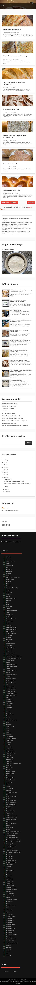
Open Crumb (9, 761)
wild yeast (8, 945)
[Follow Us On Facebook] (0, 209)
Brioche (8, 590)
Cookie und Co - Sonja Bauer (9, 423)
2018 (5, 472)
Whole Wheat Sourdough (12, 943)
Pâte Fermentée (10, 778)
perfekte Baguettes (10, 780)
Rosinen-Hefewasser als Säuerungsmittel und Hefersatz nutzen (21, 320)
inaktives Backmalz (11, 689)
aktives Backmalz (10, 561)
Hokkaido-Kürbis (10, 687)
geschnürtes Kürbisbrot (12, 670)
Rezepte (8, 798)
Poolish (8, 784)
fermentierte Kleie (10, 643)
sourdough (8, 866)
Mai (6, 487)
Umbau (8, 897)
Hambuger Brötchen (11, 678)
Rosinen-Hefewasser (11, 823)
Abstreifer (8, 557)
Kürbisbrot (8, 732)
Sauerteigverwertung (11, 846)
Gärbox (8, 662)
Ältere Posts (31, 202)
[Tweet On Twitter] (4, 21)
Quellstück (8, 790)
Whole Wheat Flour (11, 941)
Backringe (8, 573)
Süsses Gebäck (10, 870)
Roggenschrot (9, 813)
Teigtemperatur (9, 883)
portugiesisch (9, 788)
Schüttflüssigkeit (10, 856)
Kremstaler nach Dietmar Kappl (11, 109)
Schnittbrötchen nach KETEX (13, 852)
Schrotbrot (8, 854)
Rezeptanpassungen (11, 796)
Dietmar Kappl (9, 621)
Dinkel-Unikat (9, 625)
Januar (7, 491)
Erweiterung (9, 639)
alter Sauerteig (9, 565)
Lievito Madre (9, 740)
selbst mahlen (9, 864)
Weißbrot (8, 908)
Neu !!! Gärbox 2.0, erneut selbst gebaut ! (20, 340)
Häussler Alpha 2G (10, 683)
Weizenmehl (9, 926)
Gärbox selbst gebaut (15, 310)
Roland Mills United (11, 819)
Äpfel (7, 567)
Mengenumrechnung (11, 751)
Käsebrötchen (9, 703)
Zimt (7, 953)
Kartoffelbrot (9, 699)
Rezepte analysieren (11, 800)
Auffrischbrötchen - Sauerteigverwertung (21, 290)
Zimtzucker (8, 955)
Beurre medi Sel (10, 579)
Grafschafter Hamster (11, 674)
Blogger (29, 207)
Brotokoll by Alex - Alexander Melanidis (12, 418)
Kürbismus (8, 734)
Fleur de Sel (9, 645)
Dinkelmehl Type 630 (11, 627)
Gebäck (8, 668)
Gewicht (8, 672)
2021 (5, 467)
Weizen (8, 912)
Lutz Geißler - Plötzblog (8, 408)
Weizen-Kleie (9, 914)
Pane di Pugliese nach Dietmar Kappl (12, 29)
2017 (5, 474)
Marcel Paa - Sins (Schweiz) (9, 406)
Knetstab (8, 716)
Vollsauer (8, 903)
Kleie (7, 709)
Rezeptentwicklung (11, 804)
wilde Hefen (9, 947)
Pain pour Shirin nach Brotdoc (10, 164)
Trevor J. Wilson (10, 895)
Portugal (8, 786)
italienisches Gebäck (11, 695)
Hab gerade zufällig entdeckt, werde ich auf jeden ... (15, 222)
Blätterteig (8, 581)
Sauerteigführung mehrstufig (13, 839)
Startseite (13, 202)
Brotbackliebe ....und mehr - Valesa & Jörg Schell (14, 420)
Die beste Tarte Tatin (11, 619)
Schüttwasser (9, 858)
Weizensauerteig (10, 937)
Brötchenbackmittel (11, 598)
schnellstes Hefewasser (12, 850)
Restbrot (8, 794)
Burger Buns (9, 606)
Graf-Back (6, 508)
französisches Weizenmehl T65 (14, 658)
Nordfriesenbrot (10, 759)
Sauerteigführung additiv (12, 837)
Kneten (8, 711)
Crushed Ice (9, 617)
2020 (5, 469)
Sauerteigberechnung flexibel (13, 831)
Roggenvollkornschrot (11, 817)
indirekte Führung (10, 691)
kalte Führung (9, 697)
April (6, 489)
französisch (9, 650)
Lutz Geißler (9, 742)
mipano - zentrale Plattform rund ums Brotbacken (15, 425)
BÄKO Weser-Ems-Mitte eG (13, 577)
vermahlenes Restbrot (11, 899)
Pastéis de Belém (10, 771)
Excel (7, 641)
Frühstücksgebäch (10, 660)
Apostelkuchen (9, 569)
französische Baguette (11, 652)
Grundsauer (9, 676)
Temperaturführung (11, 887)
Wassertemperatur (10, 906)
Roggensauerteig (10, 811)
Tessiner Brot (9, 891)
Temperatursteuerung (11, 889)
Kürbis (7, 730)
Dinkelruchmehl (10, 631)
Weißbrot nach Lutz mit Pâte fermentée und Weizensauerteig (14, 83)
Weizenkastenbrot (10, 924)
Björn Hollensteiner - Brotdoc (9, 411)
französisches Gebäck (11, 654)
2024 (5, 460)
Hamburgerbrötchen (11, 681)
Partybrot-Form (9, 767)
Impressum (15, 971)
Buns (7, 602)
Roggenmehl (9, 809)
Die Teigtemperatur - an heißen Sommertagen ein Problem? (18, 300)
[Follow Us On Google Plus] (3, 209)
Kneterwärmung (10, 714)
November (8, 479)
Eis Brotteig (9, 635)
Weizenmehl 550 (10, 930)
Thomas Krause (10, 893)
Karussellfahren (10, 701)
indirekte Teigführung (11, 693)
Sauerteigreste (9, 844)
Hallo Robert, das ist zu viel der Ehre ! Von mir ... (14, 231)
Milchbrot (8, 755)
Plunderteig (9, 782)
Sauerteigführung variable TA (13, 842)
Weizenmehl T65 (10, 932)
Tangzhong (9, 875)
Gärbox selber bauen (11, 664)
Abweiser (8, 559)
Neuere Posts (5, 202)
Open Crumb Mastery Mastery (13, 763)
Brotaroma (8, 594)
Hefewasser (9, 685)
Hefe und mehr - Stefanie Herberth (11, 416)
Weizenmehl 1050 (10, 928)
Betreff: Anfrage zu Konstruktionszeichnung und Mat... (16, 224)
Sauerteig (8, 829)
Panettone (8, 765)
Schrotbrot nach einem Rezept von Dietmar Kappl (15, 56)
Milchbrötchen (9, 757)
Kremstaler (8, 724)
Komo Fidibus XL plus (11, 720)
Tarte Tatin (8, 877)
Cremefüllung (9, 614)
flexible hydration (10, 647)
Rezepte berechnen (11, 802)
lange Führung (9, 736)
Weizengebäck (9, 922)
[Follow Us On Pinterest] (4, 209)
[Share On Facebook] (4, 17)
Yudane (8, 951)
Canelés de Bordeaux (11, 610)
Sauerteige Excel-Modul (12, 833)
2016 (5, 477)
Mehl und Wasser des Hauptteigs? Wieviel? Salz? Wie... (16, 228)
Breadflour (8, 586)
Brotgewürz (9, 600)
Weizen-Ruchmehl (10, 916)
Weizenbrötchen (10, 920)
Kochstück (8, 718)
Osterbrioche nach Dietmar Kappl (11, 190)
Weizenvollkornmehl (11, 939)
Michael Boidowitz (10, 753)
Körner (7, 722)
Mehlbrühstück (9, 749)
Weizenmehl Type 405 (11, 934)
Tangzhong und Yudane (8, 249)
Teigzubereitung (10, 885)
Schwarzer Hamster (11, 860)
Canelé (8, 608)
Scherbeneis (9, 848)
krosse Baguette (10, 726)
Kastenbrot (8, 705)
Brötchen (8, 596)
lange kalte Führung (11, 738)
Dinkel (7, 623)
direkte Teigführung (11, 633)
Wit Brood (8, 949)
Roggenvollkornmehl (11, 815)
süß (7, 868)
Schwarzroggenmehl (11, 862)
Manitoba (8, 745)
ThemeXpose (12, 981)
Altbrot (7, 563)
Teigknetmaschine (10, 881)
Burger (7, 604)
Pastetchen (9, 775)
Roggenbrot (9, 806)
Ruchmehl (8, 825)
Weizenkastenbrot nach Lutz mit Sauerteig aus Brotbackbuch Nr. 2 (14, 136)
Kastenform (9, 707)
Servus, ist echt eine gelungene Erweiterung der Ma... (16, 218)
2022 (5, 465)
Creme (7, 612)
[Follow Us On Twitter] (1, 209)
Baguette (8, 575)
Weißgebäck (9, 910)
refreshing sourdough (11, 792)
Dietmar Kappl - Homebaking (9, 403)
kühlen (7, 728)
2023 (5, 462)
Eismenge (8, 637)
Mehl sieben (9, 747)
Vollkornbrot (9, 901)
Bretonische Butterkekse (12, 588)
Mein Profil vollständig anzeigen (10, 510)
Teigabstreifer (9, 879)
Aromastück (9, 571)
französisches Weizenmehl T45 (14, 656)
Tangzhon (8, 873)
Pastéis (8, 769)
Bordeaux (8, 583)
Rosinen (8, 821)
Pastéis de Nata (10, 773)
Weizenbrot (9, 918)
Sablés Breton (9, 827)
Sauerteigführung (10, 835)
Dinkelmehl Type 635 (11, 629)
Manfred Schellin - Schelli (8, 413)
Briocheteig (9, 592)
